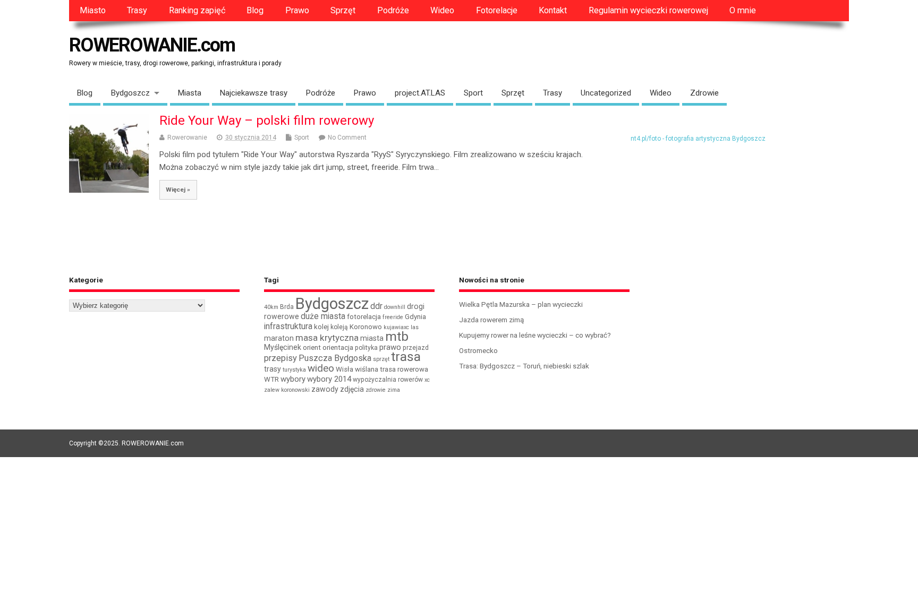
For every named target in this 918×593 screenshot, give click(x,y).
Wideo (442, 10)
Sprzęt (342, 10)
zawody (324, 389)
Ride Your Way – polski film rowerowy (266, 120)
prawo (390, 347)
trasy (272, 369)
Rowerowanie (187, 137)
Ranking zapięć (197, 10)
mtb (397, 336)
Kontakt (553, 10)
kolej (321, 327)
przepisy (280, 358)
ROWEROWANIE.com (152, 45)
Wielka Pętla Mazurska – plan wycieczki (521, 304)
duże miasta (323, 316)
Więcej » (178, 189)
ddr (376, 306)
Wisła (344, 369)
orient (312, 347)
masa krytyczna (327, 337)
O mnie (742, 10)
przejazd (416, 347)
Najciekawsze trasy (253, 93)
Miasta (189, 93)
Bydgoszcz (130, 93)
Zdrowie (704, 93)
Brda (287, 307)
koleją (339, 327)
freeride (392, 317)
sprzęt (381, 359)
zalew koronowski (287, 389)
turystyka (294, 369)
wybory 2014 (329, 379)
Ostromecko (478, 350)
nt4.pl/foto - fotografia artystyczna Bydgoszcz (698, 138)
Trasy (137, 10)
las (415, 327)
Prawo (297, 10)
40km (271, 307)
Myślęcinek (282, 347)
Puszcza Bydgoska (335, 358)
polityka (366, 347)
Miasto (93, 10)
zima (393, 389)
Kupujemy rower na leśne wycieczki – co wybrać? (535, 335)
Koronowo (366, 327)
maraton (279, 338)
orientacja (337, 347)
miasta (372, 338)
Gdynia (415, 317)
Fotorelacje (496, 10)
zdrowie (376, 389)
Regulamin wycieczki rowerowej (648, 10)
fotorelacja (364, 317)
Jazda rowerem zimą (491, 319)
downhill (394, 307)
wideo (321, 368)
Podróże (393, 10)
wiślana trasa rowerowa (391, 369)
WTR (271, 379)
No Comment (347, 137)
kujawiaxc (396, 327)
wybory (292, 379)
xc (427, 379)
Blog (255, 10)
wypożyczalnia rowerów (388, 379)
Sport (473, 93)
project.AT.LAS (420, 93)
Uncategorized (606, 93)
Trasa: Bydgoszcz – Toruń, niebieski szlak (524, 366)
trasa (406, 356)
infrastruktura (288, 326)
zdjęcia (352, 389)
